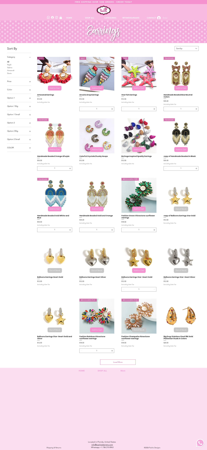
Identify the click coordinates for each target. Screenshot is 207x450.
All (8, 62)
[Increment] (112, 109)
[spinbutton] (97, 109)
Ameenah (10, 70)
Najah (9, 65)
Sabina (9, 67)
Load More (118, 362)
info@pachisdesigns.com (102, 445)
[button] (110, 18)
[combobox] (187, 48)
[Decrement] (81, 109)
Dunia (9, 73)
